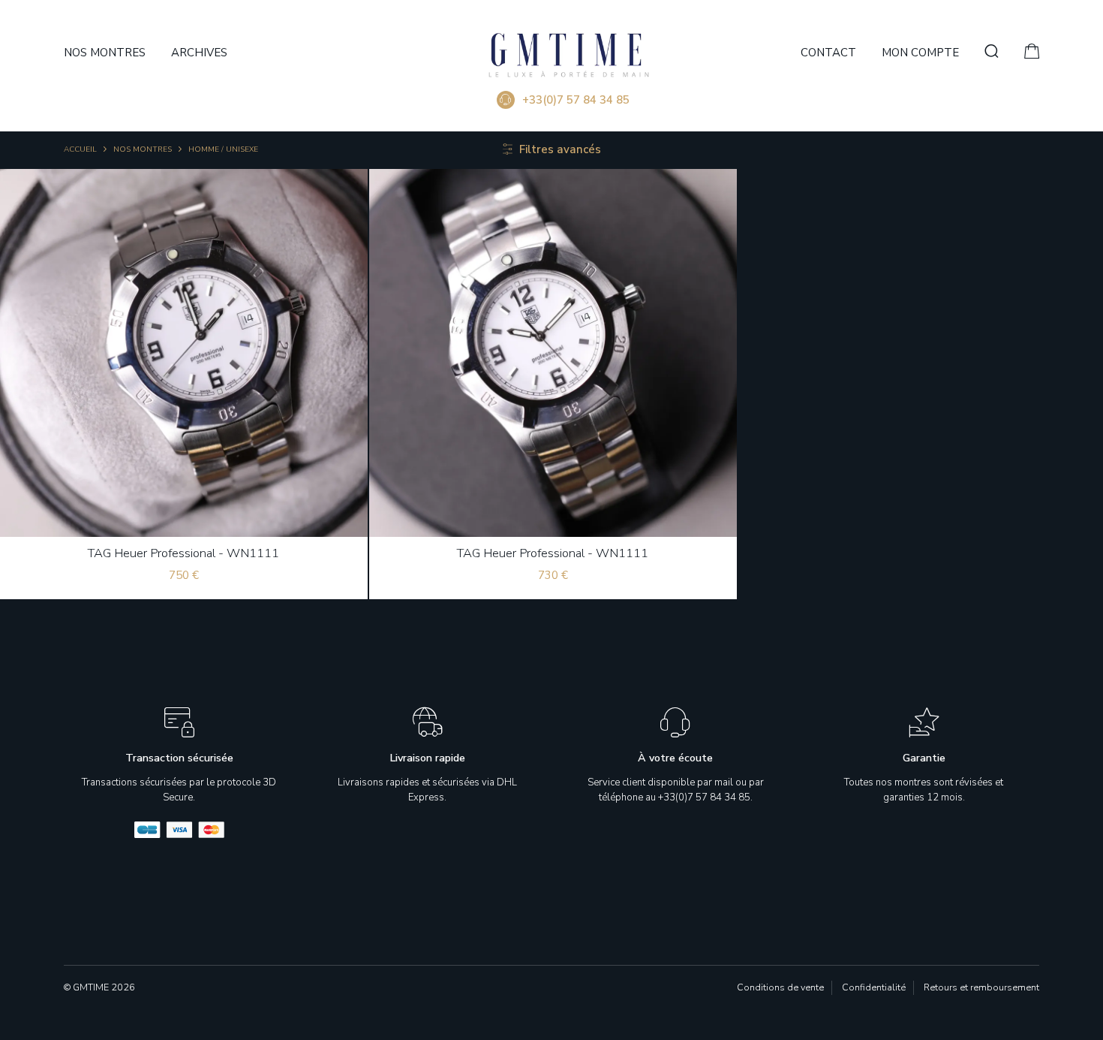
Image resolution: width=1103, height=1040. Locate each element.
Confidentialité (874, 987)
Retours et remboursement (981, 987)
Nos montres (105, 52)
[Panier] (1031, 54)
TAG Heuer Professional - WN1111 (183, 553)
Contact (828, 52)
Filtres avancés (560, 149)
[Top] (1062, 1007)
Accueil (80, 149)
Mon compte (920, 52)
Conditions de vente (780, 987)
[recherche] (991, 52)
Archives (199, 52)
